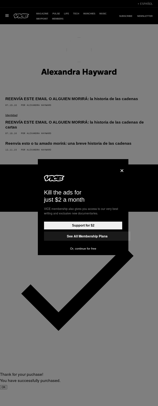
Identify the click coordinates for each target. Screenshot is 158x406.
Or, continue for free (83, 248)
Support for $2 (83, 225)
